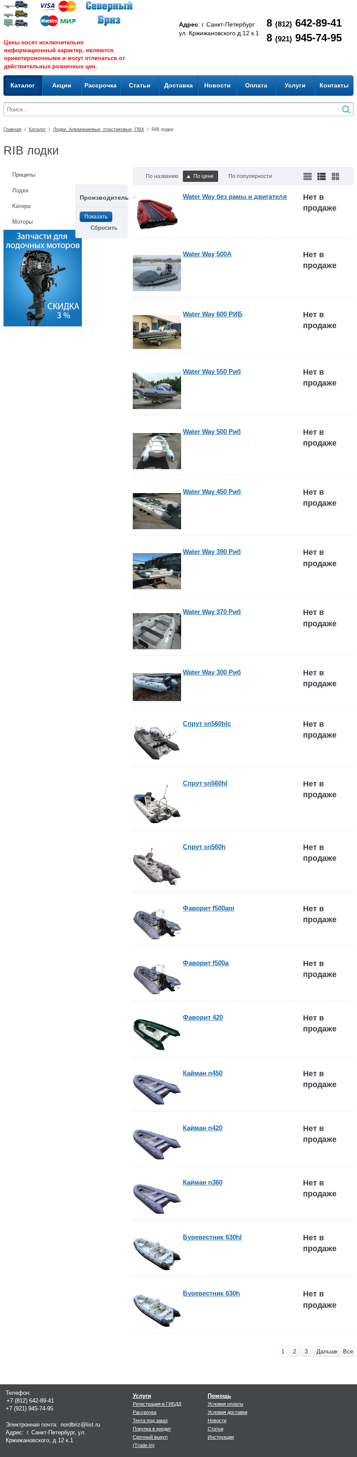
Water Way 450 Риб (212, 491)
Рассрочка (144, 1412)
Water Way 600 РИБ (212, 314)
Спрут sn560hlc (207, 723)
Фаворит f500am (208, 908)
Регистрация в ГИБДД (157, 1404)
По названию (162, 176)
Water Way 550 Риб (212, 371)
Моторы (22, 221)
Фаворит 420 (203, 1017)
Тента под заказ (150, 1420)
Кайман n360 (202, 1182)
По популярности (250, 176)
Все (348, 1351)
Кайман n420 (202, 1127)
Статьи (215, 1428)
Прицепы (23, 174)
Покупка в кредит (152, 1428)
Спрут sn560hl (205, 783)
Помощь (219, 1396)
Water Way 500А (207, 254)
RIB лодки (162, 129)
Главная (12, 129)
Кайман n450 (202, 1073)
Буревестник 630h (211, 1293)
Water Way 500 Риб (212, 431)
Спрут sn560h (204, 846)
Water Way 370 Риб (212, 611)
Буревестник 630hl (212, 1237)
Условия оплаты (225, 1404)
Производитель (104, 197)
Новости (217, 1420)
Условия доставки (227, 1412)
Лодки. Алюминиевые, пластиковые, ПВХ (98, 129)
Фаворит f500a (206, 963)
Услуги (142, 1396)
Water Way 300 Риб (212, 672)
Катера (21, 206)
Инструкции (221, 1437)
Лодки (20, 190)
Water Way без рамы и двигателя (235, 196)
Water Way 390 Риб (212, 551)
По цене (203, 176)
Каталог (37, 129)
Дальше (327, 1351)
